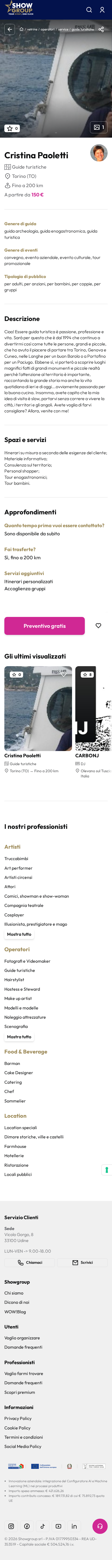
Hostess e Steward (22, 989)
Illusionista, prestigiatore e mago (35, 924)
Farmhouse (15, 1146)
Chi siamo (13, 1293)
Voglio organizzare (22, 1337)
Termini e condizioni (23, 1437)
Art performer (18, 868)
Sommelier (15, 1101)
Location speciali (20, 1127)
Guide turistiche (19, 970)
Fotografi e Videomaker (27, 961)
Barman (12, 1063)
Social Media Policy (22, 1446)
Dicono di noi (16, 1302)
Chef (9, 1091)
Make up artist (18, 998)
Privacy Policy (18, 1418)
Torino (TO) (24, 176)
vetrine (32, 29)
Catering (13, 1082)
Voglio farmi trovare (23, 1373)
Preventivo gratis (45, 625)
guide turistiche (83, 29)
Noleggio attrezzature (25, 1017)
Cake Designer (18, 1072)
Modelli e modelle (21, 1008)
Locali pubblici (18, 1174)
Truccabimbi (16, 858)
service (63, 29)
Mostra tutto (19, 934)
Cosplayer (14, 915)
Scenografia (16, 1026)
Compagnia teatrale (23, 905)
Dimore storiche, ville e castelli (34, 1136)
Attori (9, 886)
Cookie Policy (17, 1428)
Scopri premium (19, 1392)
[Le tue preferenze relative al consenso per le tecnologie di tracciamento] (107, 1170)
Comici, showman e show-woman (36, 896)
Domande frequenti (23, 1347)
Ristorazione (16, 1165)
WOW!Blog (15, 1311)
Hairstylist (14, 979)
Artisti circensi (18, 877)
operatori (48, 29)
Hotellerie (14, 1155)
